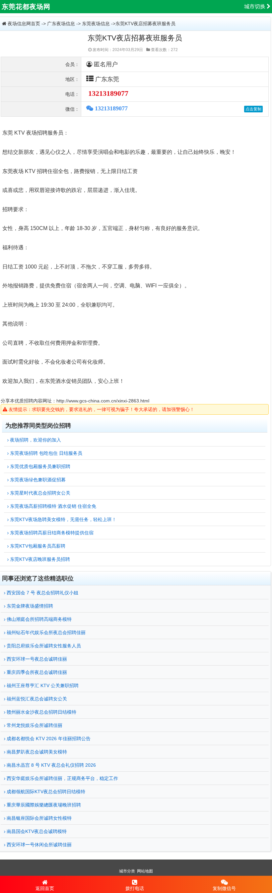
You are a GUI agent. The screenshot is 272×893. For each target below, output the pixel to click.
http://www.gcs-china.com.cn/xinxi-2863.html (102, 400)
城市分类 (127, 871)
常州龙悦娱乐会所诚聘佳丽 (33, 725)
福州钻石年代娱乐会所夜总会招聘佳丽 (45, 632)
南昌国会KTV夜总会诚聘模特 (36, 831)
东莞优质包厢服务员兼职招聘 (39, 466)
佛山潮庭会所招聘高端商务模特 (38, 619)
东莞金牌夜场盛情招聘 (29, 606)
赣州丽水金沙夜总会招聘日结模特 (40, 712)
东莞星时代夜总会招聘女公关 (39, 493)
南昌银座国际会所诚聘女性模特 (38, 818)
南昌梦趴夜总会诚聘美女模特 (36, 751)
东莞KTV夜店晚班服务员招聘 (39, 559)
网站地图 (145, 871)
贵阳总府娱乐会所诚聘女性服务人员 (43, 645)
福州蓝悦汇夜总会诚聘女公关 (36, 698)
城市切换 (255, 6)
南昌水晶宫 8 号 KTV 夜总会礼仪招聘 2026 (50, 765)
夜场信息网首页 (24, 23)
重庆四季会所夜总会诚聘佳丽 (36, 672)
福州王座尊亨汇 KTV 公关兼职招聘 (42, 685)
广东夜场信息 (61, 23)
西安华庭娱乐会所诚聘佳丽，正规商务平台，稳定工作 (61, 778)
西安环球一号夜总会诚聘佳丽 (36, 659)
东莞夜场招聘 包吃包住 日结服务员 (45, 453)
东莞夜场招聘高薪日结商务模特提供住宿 (51, 532)
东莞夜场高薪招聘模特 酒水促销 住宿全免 (52, 506)
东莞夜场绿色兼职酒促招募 (37, 479)
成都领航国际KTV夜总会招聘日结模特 (45, 791)
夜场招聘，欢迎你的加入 (35, 440)
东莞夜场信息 (96, 23)
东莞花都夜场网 (26, 6)
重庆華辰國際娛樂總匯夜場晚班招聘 (43, 804)
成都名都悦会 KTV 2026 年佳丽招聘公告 (48, 738)
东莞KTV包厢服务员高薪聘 (37, 546)
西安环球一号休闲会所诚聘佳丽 (38, 844)
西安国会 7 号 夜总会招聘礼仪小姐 (41, 592)
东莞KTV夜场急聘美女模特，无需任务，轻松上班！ (62, 519)
